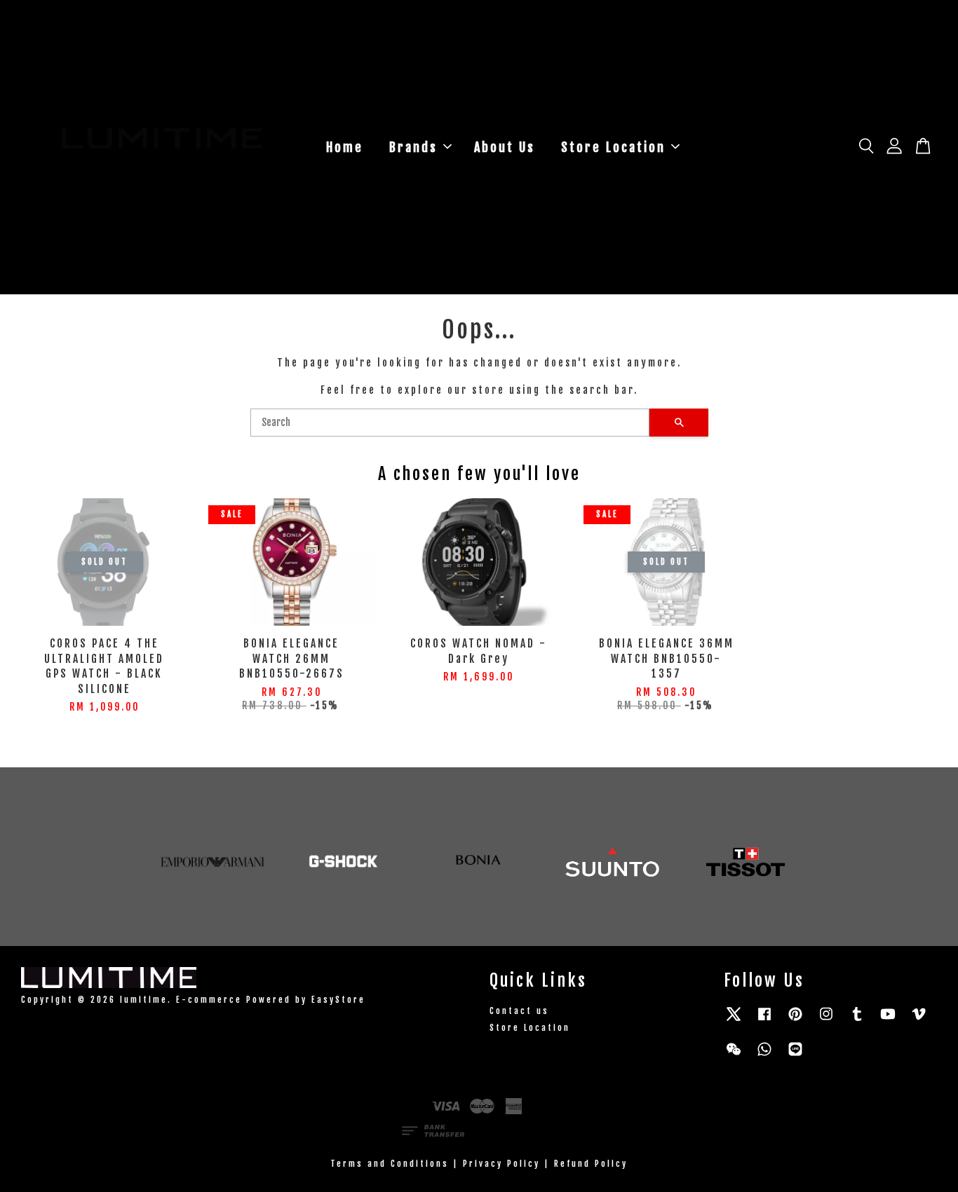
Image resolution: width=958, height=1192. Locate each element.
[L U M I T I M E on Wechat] (733, 1055)
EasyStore (338, 999)
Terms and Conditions (389, 1163)
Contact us (519, 1011)
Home (344, 147)
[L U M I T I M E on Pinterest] (795, 1020)
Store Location (613, 147)
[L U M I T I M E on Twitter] (733, 1020)
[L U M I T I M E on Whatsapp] (764, 1055)
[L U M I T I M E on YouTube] (888, 1020)
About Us (504, 147)
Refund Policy (591, 1163)
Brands (413, 147)
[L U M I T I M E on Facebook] (764, 1020)
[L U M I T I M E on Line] (795, 1055)
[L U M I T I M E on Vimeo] (919, 1020)
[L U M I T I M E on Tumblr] (857, 1020)
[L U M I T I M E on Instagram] (826, 1020)
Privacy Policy (501, 1163)
